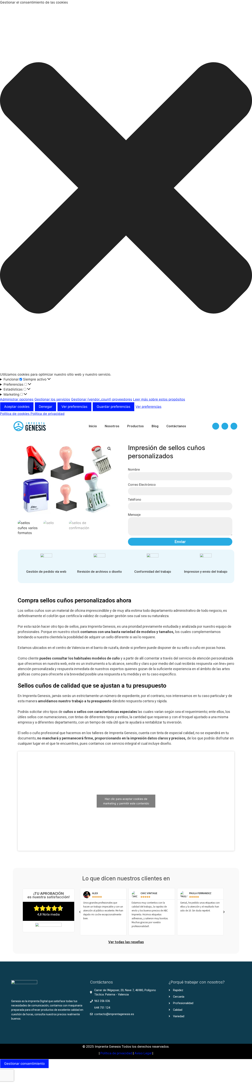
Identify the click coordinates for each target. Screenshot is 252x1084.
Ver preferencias (74, 407)
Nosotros (112, 426)
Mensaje (134, 515)
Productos (135, 426)
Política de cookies (15, 414)
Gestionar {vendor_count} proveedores (101, 399)
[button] (126, 188)
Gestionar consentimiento (24, 1064)
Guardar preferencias (113, 407)
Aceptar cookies (17, 407)
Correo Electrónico (142, 485)
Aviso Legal (143, 1053)
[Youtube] (234, 426)
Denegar (45, 407)
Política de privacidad (48, 414)
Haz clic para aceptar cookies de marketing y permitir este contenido (126, 801)
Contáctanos (176, 426)
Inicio (93, 426)
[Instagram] (224, 426)
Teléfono (134, 499)
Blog (155, 426)
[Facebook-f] (215, 426)
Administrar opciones (16, 399)
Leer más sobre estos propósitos (159, 399)
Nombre (134, 469)
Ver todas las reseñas (126, 942)
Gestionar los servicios (52, 399)
